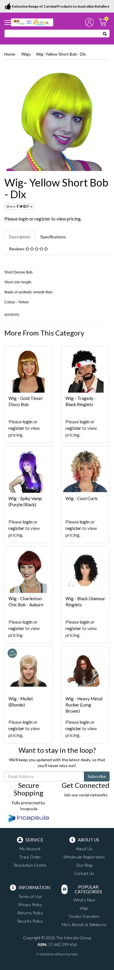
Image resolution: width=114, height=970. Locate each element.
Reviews (17, 248)
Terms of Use (30, 896)
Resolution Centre (30, 865)
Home (9, 54)
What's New (84, 899)
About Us (84, 848)
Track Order (30, 856)
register (42, 218)
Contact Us (84, 873)
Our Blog (84, 865)
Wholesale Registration (84, 856)
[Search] (105, 33)
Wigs (26, 54)
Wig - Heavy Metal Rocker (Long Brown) (83, 705)
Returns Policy (30, 912)
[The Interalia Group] (32, 21)
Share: (11, 206)
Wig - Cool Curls (81, 498)
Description (19, 236)
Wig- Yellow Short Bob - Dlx (61, 54)
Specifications (53, 236)
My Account (30, 848)
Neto (74, 954)
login (23, 218)
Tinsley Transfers (84, 916)
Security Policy (30, 920)
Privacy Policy (30, 904)
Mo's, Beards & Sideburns (84, 924)
